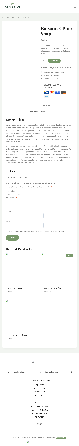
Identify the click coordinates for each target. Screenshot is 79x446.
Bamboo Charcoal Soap (53, 288)
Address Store (39, 388)
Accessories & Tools (39, 406)
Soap (49, 105)
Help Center (39, 385)
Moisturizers (39, 417)
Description (33, 112)
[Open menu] (76, 7)
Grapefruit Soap (15, 288)
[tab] (33, 112)
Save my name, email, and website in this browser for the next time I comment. (36, 231)
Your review (11, 198)
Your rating (11, 191)
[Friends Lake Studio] (13, 6)
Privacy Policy (39, 392)
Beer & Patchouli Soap (17, 335)
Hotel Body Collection (39, 410)
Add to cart (54, 61)
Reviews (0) (45, 112)
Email (9, 221)
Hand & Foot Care (39, 413)
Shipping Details (39, 395)
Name (9, 211)
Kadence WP (61, 438)
